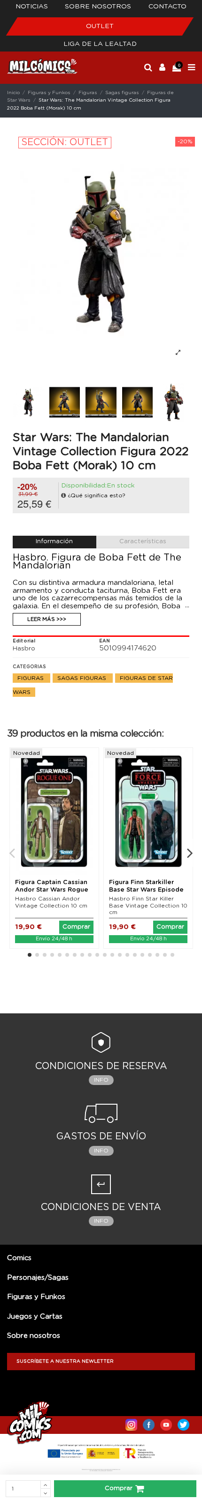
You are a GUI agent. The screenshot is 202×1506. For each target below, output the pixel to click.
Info (101, 1080)
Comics (19, 1258)
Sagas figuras (82, 678)
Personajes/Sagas (38, 1277)
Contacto (167, 6)
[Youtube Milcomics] (166, 1422)
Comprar (118, 1488)
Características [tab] (142, 542)
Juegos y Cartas (34, 1316)
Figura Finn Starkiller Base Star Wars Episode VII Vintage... (146, 889)
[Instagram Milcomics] (131, 1422)
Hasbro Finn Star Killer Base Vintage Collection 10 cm (148, 905)
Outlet (100, 26)
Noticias (32, 6)
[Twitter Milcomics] (183, 1422)
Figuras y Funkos (36, 1296)
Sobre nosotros (98, 6)
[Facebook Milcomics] (149, 1422)
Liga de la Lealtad (100, 44)
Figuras (31, 678)
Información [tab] (54, 542)
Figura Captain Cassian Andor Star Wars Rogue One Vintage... (51, 889)
